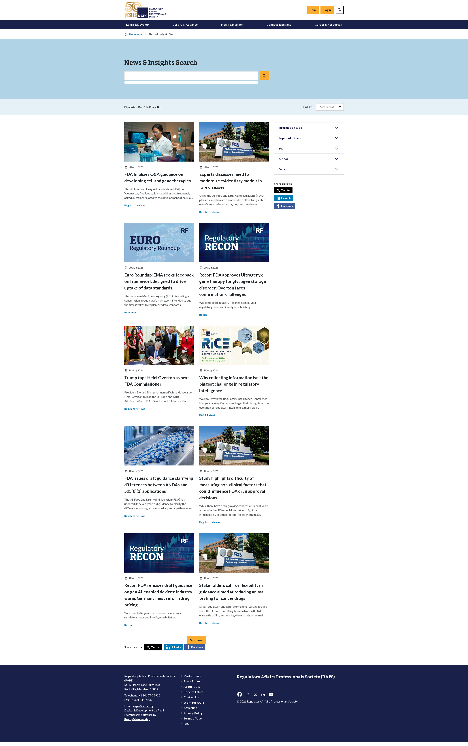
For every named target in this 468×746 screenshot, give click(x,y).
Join (313, 10)
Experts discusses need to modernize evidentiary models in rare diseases (230, 181)
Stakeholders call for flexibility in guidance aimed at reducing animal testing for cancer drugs (232, 592)
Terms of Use (193, 718)
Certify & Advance (185, 24)
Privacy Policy (193, 713)
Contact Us (191, 697)
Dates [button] (283, 169)
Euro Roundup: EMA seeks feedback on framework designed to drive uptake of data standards (159, 281)
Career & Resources (328, 24)
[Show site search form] (340, 10)
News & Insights (232, 24)
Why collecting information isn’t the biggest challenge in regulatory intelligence (233, 384)
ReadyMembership (137, 719)
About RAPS (192, 686)
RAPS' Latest (207, 415)
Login (327, 10)
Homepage (135, 34)
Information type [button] (290, 127)
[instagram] (247, 694)
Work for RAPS (194, 702)
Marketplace (192, 676)
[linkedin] (263, 694)
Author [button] (283, 158)
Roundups (130, 312)
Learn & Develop (137, 24)
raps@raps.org (143, 706)
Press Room (192, 681)
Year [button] (282, 148)
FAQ (187, 723)
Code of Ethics (193, 692)
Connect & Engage (279, 24)
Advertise (190, 707)
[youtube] (271, 694)
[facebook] (239, 694)
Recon (203, 314)
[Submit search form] (264, 75)
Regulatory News (134, 205)
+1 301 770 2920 (149, 695)
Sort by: (307, 106)
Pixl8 (161, 710)
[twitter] (255, 694)
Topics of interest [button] (291, 138)
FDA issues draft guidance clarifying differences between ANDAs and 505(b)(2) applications (158, 485)
